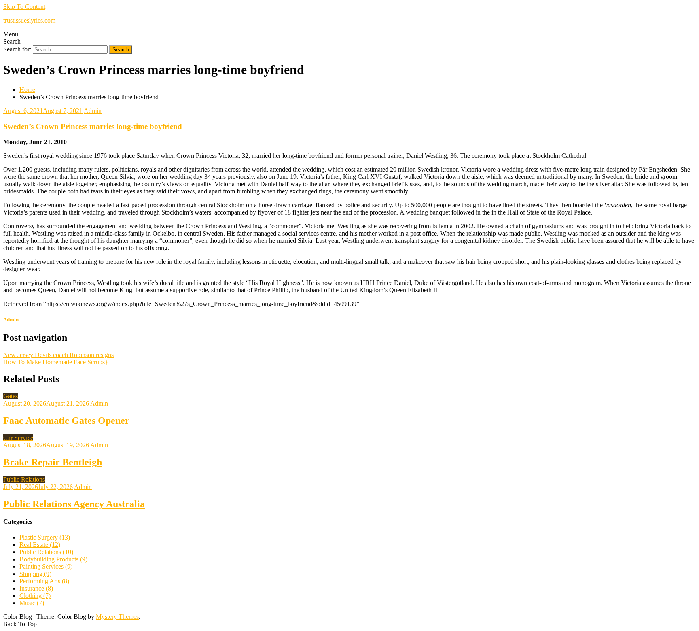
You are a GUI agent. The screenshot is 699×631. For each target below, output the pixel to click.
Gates (10, 396)
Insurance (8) (36, 588)
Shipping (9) (35, 573)
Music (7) (31, 602)
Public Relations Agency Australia (74, 504)
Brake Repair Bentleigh (52, 462)
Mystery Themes (117, 616)
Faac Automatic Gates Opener (66, 420)
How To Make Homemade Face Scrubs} (55, 362)
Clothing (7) (35, 595)
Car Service (18, 437)
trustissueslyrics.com (29, 20)
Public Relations (24, 479)
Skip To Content (24, 6)
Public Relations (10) (46, 551)
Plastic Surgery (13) (44, 537)
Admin (93, 110)
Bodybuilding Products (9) (53, 559)
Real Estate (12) (39, 544)
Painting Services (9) (45, 566)
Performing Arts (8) (44, 581)
